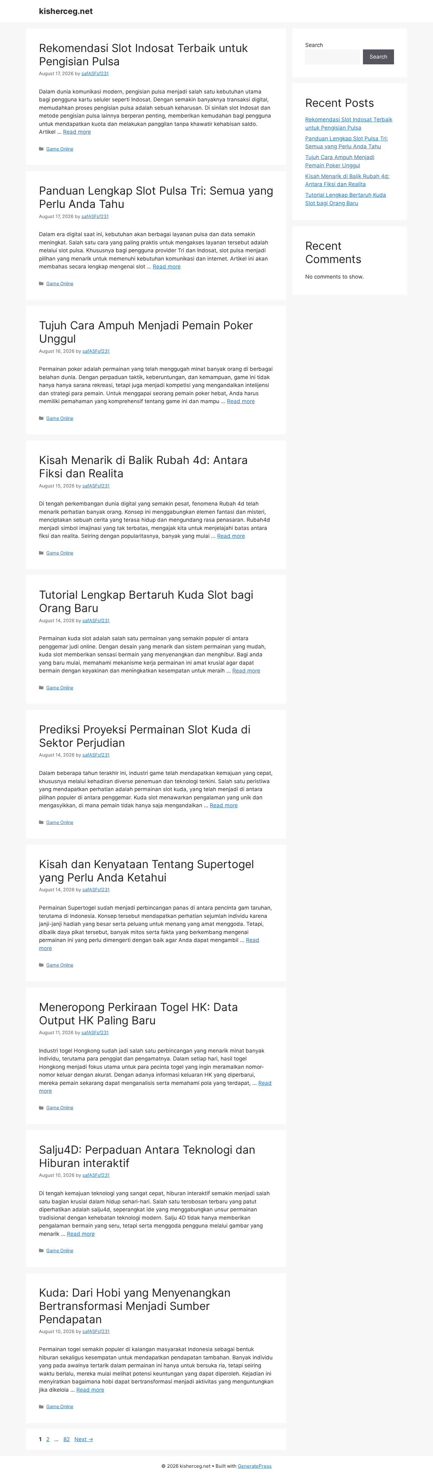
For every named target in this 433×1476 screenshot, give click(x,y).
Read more (77, 132)
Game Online (59, 148)
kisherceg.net (66, 11)
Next (83, 1439)
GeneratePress (255, 1466)
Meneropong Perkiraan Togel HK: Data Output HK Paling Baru (138, 1013)
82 (67, 1439)
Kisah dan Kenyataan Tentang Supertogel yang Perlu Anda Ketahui (146, 870)
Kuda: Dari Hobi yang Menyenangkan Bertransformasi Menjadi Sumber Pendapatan (134, 1306)
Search (314, 45)
